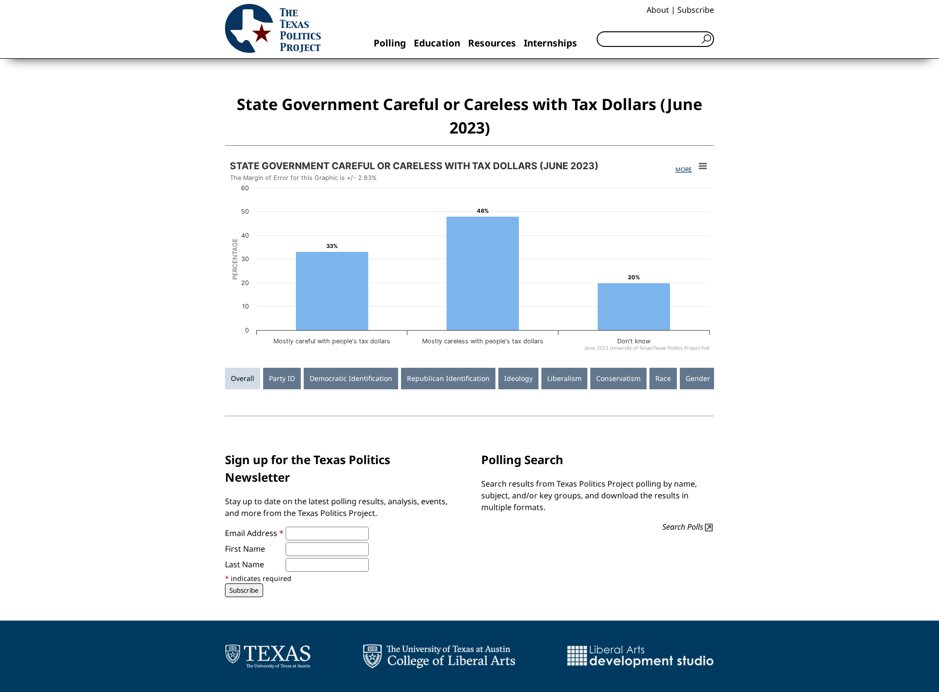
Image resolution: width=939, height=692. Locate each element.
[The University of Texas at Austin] (268, 656)
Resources (492, 42)
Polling (390, 42)
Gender (698, 378)
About (658, 9)
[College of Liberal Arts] (439, 656)
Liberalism (564, 378)
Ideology (518, 378)
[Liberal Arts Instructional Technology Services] (640, 656)
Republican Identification (448, 378)
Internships (550, 42)
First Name (245, 548)
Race (663, 378)
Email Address (254, 533)
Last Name (244, 564)
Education (437, 42)
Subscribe (695, 9)
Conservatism (618, 378)
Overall (242, 378)
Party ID (282, 378)
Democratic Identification (351, 378)
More (683, 169)
